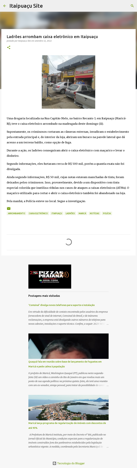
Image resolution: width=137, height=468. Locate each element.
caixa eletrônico (38, 213)
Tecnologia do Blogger (70, 463)
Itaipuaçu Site (26, 6)
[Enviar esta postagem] (9, 210)
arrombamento (16, 213)
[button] (9, 47)
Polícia (107, 213)
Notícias (94, 213)
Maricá (82, 213)
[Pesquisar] (132, 6)
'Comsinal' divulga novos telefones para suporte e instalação (61, 305)
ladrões (70, 213)
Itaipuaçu (57, 213)
